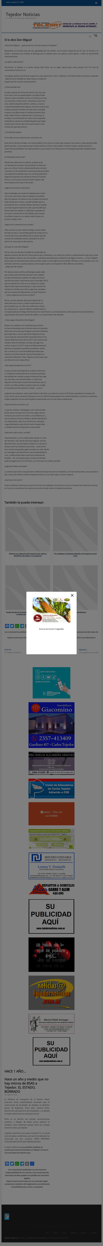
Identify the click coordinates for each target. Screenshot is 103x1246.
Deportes (84, 1233)
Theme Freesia (32, 1238)
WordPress (42, 1238)
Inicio (47, 1233)
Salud (64, 1233)
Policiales (73, 1233)
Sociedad (94, 1232)
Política (55, 1233)
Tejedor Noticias (23, 14)
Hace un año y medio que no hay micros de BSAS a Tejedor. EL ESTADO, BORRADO (26, 1085)
